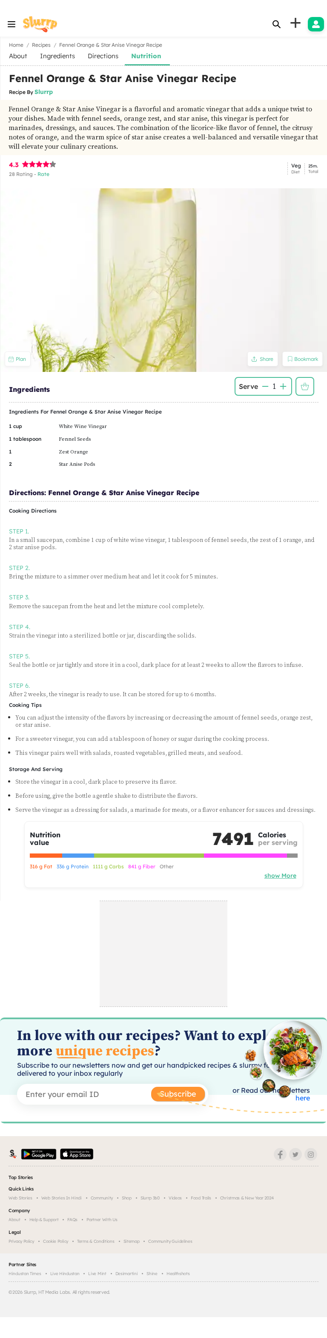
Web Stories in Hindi (61, 1198)
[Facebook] (280, 1154)
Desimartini (126, 1273)
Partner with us (102, 1219)
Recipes (41, 45)
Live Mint (97, 1273)
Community (102, 1198)
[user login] (316, 24)
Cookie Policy (55, 1241)
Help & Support (44, 1219)
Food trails (201, 1198)
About (14, 1219)
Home (16, 45)
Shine (152, 1273)
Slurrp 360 (150, 1198)
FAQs (72, 1219)
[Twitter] (295, 1154)
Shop (127, 1198)
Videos (175, 1198)
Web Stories (20, 1198)
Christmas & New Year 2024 (247, 1198)
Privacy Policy (21, 1241)
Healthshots (178, 1273)
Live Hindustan (65, 1273)
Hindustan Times (25, 1273)
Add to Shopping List (304, 386)
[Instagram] (310, 1154)
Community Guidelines (170, 1241)
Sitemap (131, 1241)
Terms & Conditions (96, 1241)
